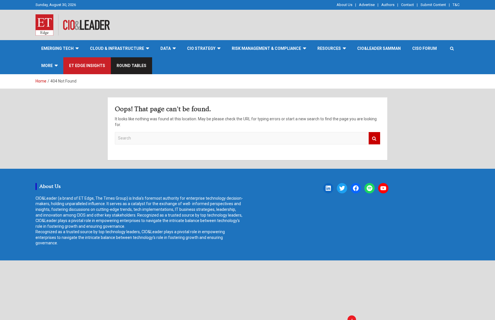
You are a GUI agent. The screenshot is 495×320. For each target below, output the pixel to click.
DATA (165, 48)
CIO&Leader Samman (379, 48)
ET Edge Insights (87, 65)
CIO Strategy (201, 48)
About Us (344, 5)
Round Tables (131, 65)
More (47, 65)
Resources (329, 48)
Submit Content (433, 5)
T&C (456, 5)
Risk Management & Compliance (266, 48)
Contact (407, 5)
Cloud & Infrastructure (117, 48)
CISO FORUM (424, 48)
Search (374, 138)
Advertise (367, 5)
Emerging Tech (57, 48)
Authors (387, 5)
